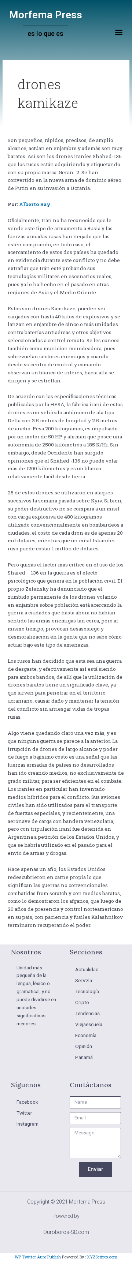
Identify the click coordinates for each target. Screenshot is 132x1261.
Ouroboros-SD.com (66, 1232)
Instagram (27, 1124)
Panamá (84, 1057)
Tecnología (87, 991)
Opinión (83, 1046)
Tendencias (87, 1013)
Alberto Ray (35, 204)
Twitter (24, 1113)
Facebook (27, 1102)
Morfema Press (45, 15)
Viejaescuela (88, 1024)
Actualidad (87, 969)
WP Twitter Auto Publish (38, 1257)
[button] (119, 32)
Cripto (82, 1002)
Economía (85, 1035)
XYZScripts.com (102, 1257)
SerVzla (83, 980)
